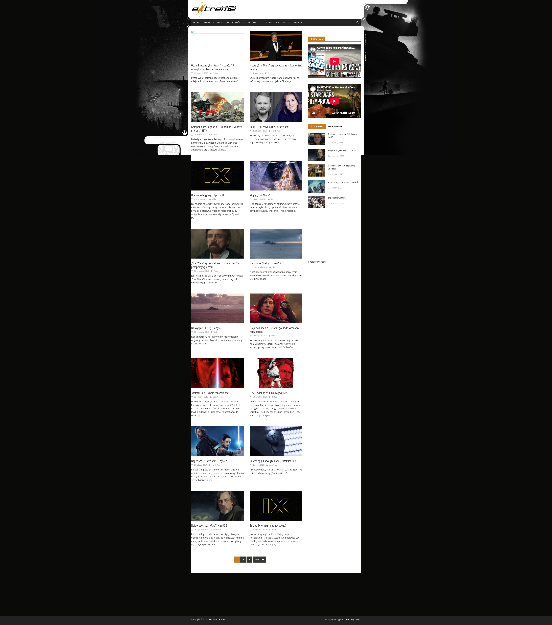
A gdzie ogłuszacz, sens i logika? (343, 182)
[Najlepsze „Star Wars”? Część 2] (217, 441)
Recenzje (253, 22)
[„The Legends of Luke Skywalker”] (276, 373)
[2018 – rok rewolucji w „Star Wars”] (276, 106)
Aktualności (233, 22)
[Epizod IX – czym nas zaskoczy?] (276, 505)
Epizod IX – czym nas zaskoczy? (268, 525)
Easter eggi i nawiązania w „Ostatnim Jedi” (274, 461)
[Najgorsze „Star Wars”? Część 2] (217, 505)
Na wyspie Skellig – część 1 (207, 328)
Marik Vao (276, 130)
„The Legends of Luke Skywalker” (269, 393)
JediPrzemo (218, 397)
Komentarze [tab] (335, 126)
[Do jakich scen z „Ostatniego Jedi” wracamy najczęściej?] (276, 308)
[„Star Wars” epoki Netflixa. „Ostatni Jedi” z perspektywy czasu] (217, 243)
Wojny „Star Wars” (260, 195)
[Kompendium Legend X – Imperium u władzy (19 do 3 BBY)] (217, 106)
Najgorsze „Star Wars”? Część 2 (209, 525)
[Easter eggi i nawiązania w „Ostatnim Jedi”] (276, 441)
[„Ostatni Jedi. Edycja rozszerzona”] (217, 373)
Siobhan (275, 267)
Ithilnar (274, 397)
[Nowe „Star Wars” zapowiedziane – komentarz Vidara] (276, 45)
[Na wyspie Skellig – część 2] (276, 243)
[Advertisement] (334, 234)
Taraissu (274, 199)
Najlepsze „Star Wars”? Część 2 (209, 461)
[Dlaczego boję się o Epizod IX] (217, 175)
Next (258, 559)
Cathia (215, 73)
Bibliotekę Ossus (352, 619)
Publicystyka (212, 22)
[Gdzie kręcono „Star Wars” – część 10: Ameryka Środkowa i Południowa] (217, 45)
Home (196, 22)
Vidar (270, 73)
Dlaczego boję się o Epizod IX (208, 195)
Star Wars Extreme (217, 619)
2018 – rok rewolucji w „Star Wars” (269, 127)
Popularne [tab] (316, 126)
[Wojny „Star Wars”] (276, 175)
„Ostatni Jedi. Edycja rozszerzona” (210, 393)
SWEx (296, 22)
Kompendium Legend (277, 22)
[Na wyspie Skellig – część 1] (217, 308)
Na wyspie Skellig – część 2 (265, 263)
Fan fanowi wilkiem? (337, 197)
